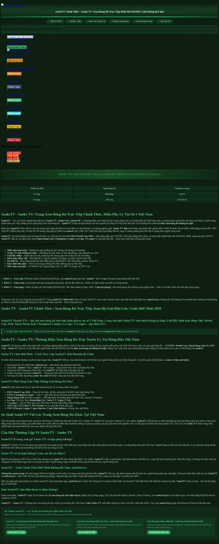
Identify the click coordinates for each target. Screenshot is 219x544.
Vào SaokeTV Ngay (16, 47)
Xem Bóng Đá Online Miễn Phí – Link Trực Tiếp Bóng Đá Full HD (175, 521)
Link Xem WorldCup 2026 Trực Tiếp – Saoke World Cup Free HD (104, 521)
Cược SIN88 (13, 158)
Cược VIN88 (13, 161)
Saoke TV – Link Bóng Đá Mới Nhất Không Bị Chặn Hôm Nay (32, 521)
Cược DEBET (14, 152)
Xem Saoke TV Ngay (16, 532)
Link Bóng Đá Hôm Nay (159, 532)
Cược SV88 (12, 155)
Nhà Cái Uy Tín (15, 60)
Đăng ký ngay (14, 74)
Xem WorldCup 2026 (87, 532)
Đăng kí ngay (14, 87)
